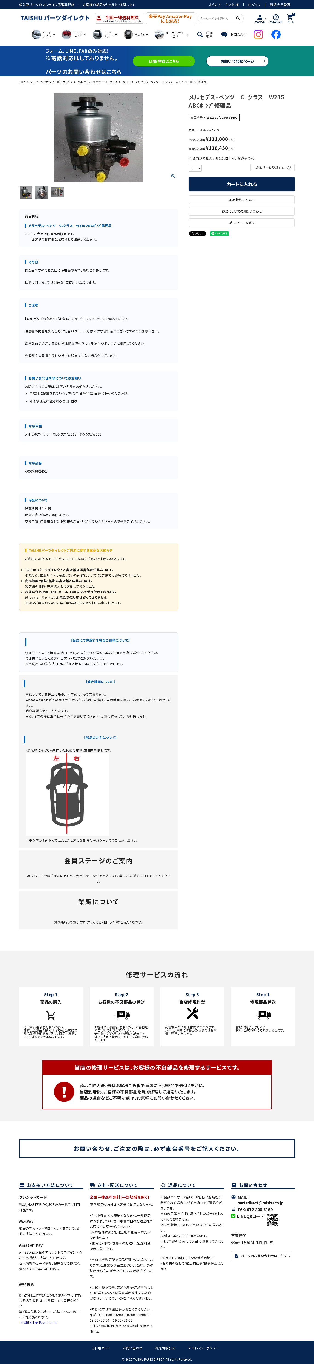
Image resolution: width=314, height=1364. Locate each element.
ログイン (254, 4)
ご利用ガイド (140, 875)
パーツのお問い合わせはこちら (260, 1255)
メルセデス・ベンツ (89, 82)
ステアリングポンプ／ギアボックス (51, 82)
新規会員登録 (280, 4)
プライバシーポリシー (203, 1348)
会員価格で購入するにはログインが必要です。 (222, 158)
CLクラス (111, 82)
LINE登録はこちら (164, 61)
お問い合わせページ (237, 61)
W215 (127, 82)
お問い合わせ (132, 1348)
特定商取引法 (165, 1348)
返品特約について (242, 199)
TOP (22, 82)
